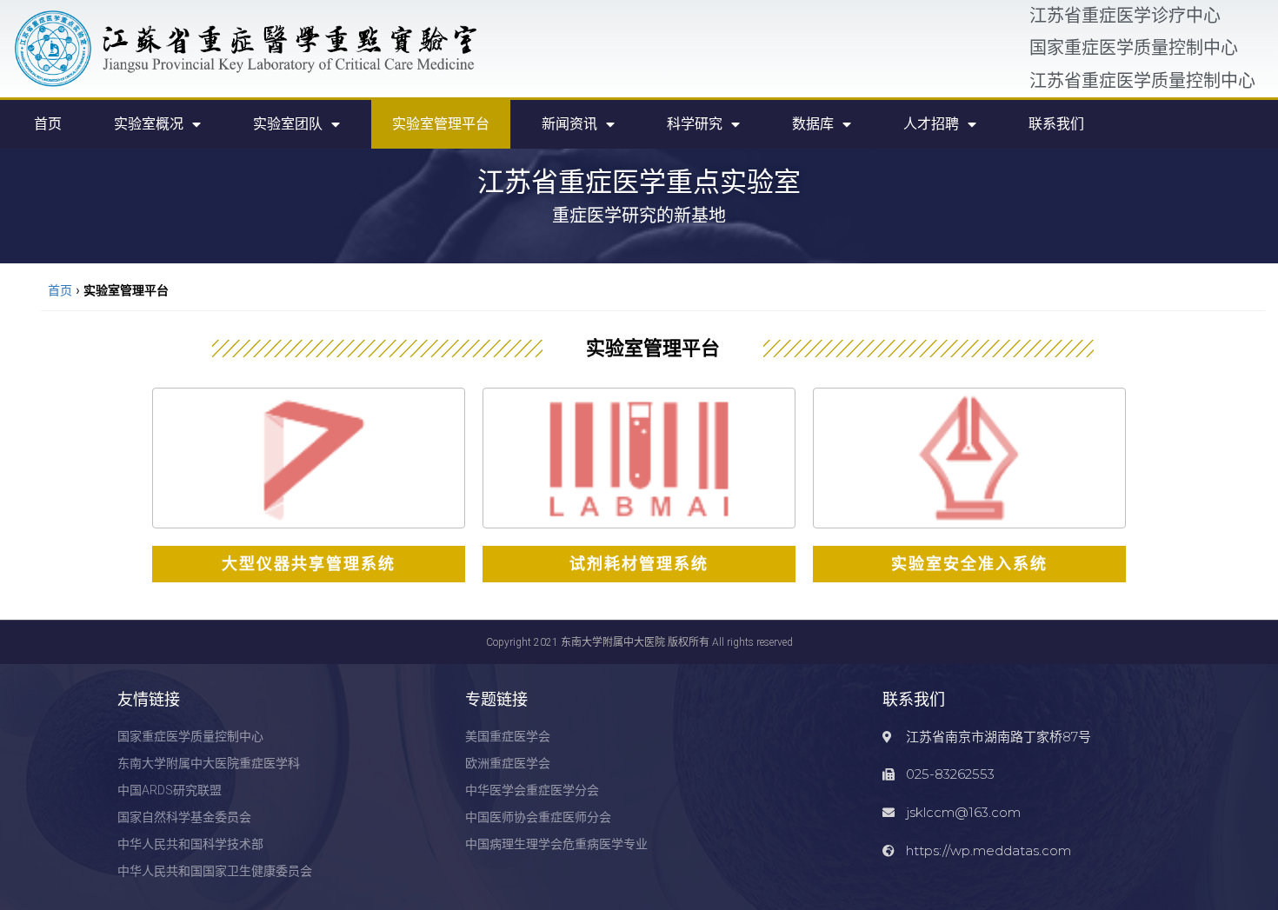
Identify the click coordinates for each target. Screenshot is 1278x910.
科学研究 (694, 124)
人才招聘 (931, 124)
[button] (308, 564)
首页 (48, 124)
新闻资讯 (569, 124)
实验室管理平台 (440, 124)
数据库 (813, 124)
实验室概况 (148, 124)
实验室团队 (288, 124)
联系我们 (1056, 124)
